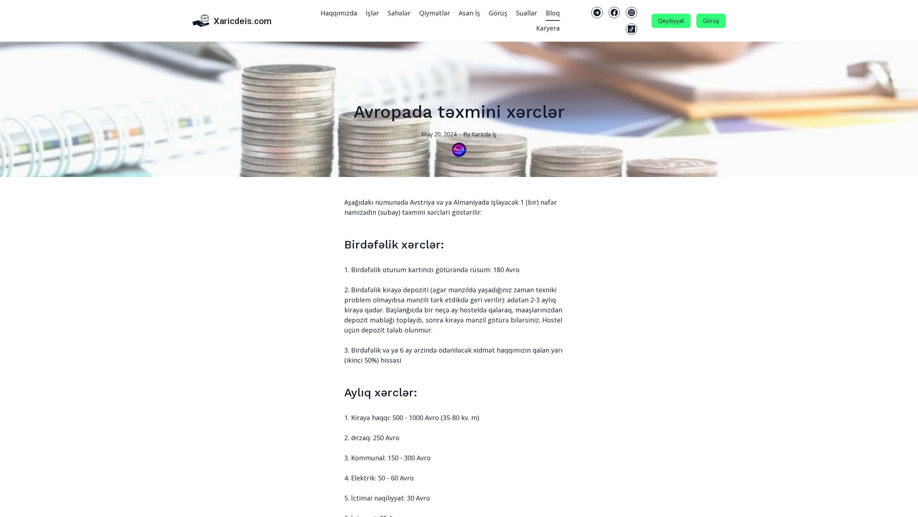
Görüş (498, 13)
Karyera (548, 28)
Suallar (526, 13)
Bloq (553, 13)
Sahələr (399, 13)
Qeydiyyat (671, 21)
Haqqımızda (339, 13)
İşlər (372, 13)
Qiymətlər (434, 13)
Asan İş (469, 13)
